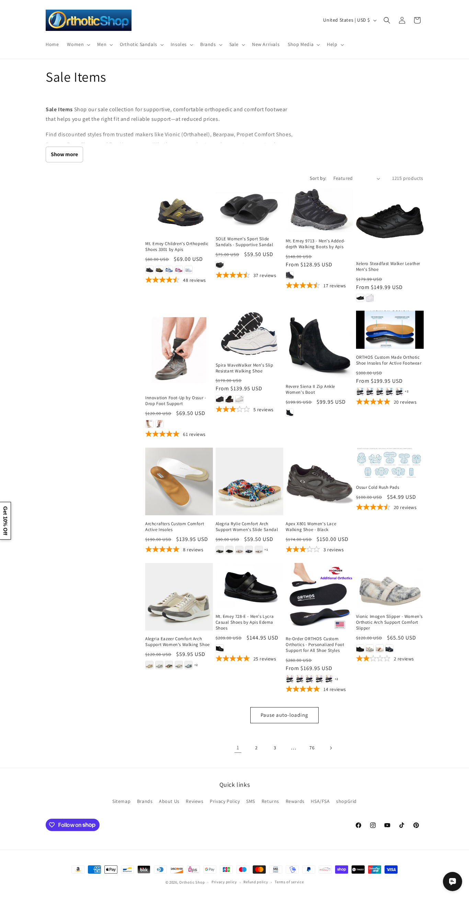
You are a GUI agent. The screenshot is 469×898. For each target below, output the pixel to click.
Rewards (295, 801)
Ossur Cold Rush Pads (377, 487)
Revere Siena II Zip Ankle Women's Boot (310, 389)
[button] (78, 44)
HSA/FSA (320, 801)
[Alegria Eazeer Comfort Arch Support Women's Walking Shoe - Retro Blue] (188, 665)
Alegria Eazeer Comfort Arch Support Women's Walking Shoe (177, 641)
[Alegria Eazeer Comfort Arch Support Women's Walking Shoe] (179, 597)
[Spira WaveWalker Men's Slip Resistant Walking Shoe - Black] (220, 399)
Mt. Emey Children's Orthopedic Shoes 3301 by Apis (177, 246)
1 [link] (238, 747)
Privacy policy (224, 881)
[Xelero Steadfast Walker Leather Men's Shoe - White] (370, 298)
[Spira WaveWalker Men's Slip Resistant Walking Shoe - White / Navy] (239, 399)
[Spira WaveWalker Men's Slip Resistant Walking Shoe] (249, 334)
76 (311, 748)
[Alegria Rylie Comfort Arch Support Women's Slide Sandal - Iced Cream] (259, 550)
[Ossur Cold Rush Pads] (390, 463)
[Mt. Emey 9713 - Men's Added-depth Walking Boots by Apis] (319, 209)
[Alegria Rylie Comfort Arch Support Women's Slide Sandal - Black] (229, 550)
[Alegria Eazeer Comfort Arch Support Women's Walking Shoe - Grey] (159, 665)
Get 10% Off (5, 520)
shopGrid (346, 801)
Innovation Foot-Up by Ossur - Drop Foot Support (175, 400)
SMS (250, 801)
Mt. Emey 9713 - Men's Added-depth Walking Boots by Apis (315, 244)
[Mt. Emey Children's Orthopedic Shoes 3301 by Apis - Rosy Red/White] (179, 270)
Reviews (194, 801)
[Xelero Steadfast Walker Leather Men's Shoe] (390, 221)
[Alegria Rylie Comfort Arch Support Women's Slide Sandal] (249, 481)
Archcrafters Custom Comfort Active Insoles (174, 526)
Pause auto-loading (284, 715)
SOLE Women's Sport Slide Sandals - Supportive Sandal (244, 241)
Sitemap (121, 801)
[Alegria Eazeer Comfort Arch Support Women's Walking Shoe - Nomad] (169, 665)
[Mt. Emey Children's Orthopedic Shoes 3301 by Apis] (179, 211)
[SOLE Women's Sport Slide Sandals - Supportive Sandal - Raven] (220, 265)
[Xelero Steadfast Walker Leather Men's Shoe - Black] (360, 298)
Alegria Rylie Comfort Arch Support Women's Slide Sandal (247, 526)
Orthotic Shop (192, 882)
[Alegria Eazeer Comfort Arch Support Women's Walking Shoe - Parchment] (179, 665)
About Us (169, 801)
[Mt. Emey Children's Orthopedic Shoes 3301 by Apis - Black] (149, 270)
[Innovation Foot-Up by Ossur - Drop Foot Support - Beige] (149, 424)
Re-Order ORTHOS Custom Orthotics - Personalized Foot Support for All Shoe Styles (315, 644)
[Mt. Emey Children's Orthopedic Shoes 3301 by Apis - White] (188, 270)
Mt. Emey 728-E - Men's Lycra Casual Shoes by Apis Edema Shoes (245, 622)
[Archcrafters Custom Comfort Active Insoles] (179, 481)
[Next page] (330, 748)
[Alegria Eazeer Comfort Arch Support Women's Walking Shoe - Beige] (149, 665)
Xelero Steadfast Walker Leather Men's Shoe (388, 266)
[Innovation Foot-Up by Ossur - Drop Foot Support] (179, 350)
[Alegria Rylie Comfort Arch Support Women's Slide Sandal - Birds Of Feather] (220, 550)
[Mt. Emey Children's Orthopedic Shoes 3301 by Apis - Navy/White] (169, 270)
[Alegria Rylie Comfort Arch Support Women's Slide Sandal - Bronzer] (239, 550)
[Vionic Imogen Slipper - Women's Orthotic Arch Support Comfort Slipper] (390, 585)
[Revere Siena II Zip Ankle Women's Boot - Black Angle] (290, 412)
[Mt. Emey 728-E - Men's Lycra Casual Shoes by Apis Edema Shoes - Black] (220, 648)
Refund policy (255, 881)
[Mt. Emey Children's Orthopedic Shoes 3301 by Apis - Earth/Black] (159, 270)
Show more (64, 154)
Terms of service (289, 881)
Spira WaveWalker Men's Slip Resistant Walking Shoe (244, 368)
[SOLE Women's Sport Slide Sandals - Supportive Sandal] (249, 208)
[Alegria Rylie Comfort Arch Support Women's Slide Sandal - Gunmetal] (249, 550)
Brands (145, 801)
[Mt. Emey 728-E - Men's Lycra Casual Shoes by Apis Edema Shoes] (249, 585)
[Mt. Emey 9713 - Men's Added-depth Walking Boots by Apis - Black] (290, 275)
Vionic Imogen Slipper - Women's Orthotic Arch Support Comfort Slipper (389, 622)
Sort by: (318, 178)
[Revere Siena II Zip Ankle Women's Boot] (319, 344)
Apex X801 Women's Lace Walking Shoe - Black (311, 526)
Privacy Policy (225, 801)
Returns (270, 801)
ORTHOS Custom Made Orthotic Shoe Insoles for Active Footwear (389, 360)
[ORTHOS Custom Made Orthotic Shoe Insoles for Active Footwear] (390, 330)
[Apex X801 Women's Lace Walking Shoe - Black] (319, 481)
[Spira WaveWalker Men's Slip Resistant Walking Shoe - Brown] (229, 399)
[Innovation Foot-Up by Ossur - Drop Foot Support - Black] (159, 424)
